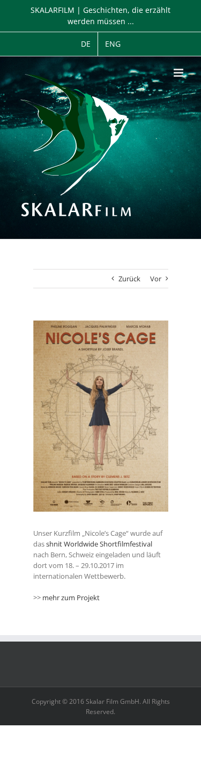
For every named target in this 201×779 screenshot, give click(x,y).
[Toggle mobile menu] (179, 72)
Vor (155, 278)
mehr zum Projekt (71, 597)
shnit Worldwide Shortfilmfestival (99, 544)
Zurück (129, 278)
